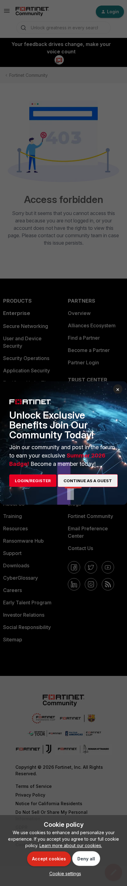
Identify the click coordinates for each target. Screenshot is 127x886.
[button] (63, 873)
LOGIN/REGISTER (33, 480)
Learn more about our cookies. (70, 845)
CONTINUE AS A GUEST (87, 480)
